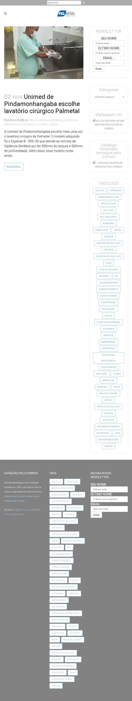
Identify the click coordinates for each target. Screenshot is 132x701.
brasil (118, 230)
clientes (104, 276)
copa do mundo (108, 296)
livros (117, 374)
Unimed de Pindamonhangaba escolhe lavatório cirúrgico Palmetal (42, 104)
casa (108, 263)
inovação (101, 374)
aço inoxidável (108, 217)
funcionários (108, 367)
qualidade (108, 420)
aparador (116, 190)
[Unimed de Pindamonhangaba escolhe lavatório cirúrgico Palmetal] (43, 52)
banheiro (108, 223)
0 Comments (28, 124)
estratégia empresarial (108, 358)
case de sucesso (108, 269)
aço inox (108, 210)
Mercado (102, 387)
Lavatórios (70, 120)
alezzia (99, 190)
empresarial (108, 342)
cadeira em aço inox (108, 243)
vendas (108, 446)
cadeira (108, 236)
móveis (108, 400)
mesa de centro (108, 393)
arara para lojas (108, 197)
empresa (108, 335)
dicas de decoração (108, 322)
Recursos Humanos (108, 426)
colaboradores (108, 283)
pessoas (108, 413)
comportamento (108, 289)
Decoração (108, 309)
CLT (116, 276)
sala (117, 433)
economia (108, 329)
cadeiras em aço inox (108, 256)
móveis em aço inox (108, 407)
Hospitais (57, 120)
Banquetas (101, 230)
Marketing (10, 124)
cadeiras (108, 250)
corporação (108, 302)
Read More (14, 166)
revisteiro (103, 433)
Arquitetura (108, 204)
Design (108, 316)
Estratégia (108, 348)
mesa (117, 387)
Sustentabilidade (108, 440)
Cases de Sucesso (39, 120)
